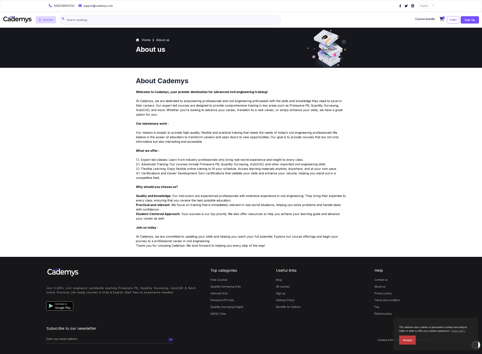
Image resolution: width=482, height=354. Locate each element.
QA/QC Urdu (218, 313)
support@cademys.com (98, 5)
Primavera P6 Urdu (222, 300)
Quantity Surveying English (226, 306)
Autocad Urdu (219, 293)
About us (379, 286)
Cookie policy (458, 331)
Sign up (470, 19)
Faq (376, 306)
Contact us (381, 279)
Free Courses (218, 279)
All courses (283, 286)
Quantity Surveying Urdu (225, 286)
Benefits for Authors (288, 306)
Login (453, 19)
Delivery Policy (285, 300)
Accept (407, 340)
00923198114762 (64, 5)
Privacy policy (383, 293)
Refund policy (383, 313)
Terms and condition (387, 300)
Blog (279, 279)
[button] (59, 306)
